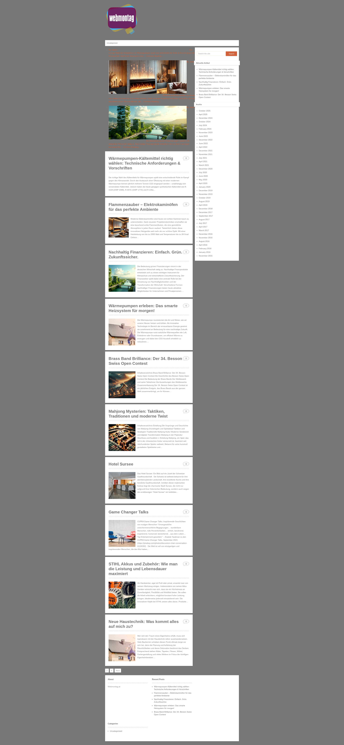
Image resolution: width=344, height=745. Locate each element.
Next (118, 671)
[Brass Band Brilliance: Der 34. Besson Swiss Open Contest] (122, 384)
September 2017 (206, 216)
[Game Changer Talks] (122, 533)
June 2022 (203, 143)
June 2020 (203, 176)
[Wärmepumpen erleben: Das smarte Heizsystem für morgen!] (122, 332)
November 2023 (205, 132)
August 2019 (204, 201)
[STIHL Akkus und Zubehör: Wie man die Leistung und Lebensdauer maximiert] (122, 595)
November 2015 (205, 256)
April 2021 (203, 161)
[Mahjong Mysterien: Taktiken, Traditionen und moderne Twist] (122, 437)
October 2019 (204, 198)
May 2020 (203, 180)
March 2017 (204, 230)
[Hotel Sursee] (122, 485)
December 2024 (205, 118)
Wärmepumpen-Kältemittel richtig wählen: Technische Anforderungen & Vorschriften (144, 163)
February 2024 (205, 129)
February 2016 (205, 248)
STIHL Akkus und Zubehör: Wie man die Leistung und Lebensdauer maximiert (143, 569)
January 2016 (204, 252)
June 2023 (203, 136)
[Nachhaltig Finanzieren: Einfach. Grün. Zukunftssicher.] (122, 278)
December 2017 (205, 212)
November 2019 (205, 194)
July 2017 (203, 223)
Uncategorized (112, 43)
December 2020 (205, 169)
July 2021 (203, 158)
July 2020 (203, 172)
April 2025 (203, 114)
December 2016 (205, 234)
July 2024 (203, 125)
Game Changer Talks (128, 512)
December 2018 (205, 209)
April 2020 (203, 183)
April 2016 (203, 245)
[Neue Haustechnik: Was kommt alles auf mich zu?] (122, 647)
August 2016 (204, 241)
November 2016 (205, 238)
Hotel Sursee (121, 464)
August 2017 (204, 219)
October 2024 (204, 122)
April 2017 (203, 227)
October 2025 (204, 111)
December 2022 (205, 140)
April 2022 (203, 147)
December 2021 (205, 151)
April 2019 (203, 205)
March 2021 (204, 165)
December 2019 (205, 190)
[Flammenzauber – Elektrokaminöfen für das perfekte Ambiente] (119, 227)
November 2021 (205, 154)
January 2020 (204, 187)
